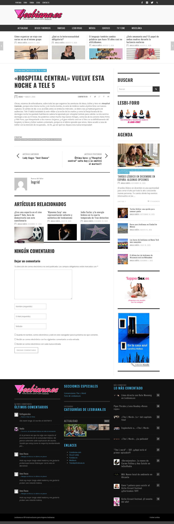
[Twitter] (151, 2)
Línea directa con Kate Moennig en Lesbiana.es (136, 397)
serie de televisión (54, 139)
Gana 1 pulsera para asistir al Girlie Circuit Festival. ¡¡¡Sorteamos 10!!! (135, 488)
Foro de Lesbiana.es (72, 396)
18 (158, 499)
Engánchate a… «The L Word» (135, 427)
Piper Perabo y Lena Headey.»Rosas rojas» (131, 407)
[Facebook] (142, 2)
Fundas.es (73, 457)
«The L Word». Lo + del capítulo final (136, 418)
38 (158, 406)
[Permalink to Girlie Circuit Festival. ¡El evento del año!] (116, 501)
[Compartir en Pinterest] (103, 96)
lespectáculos (141, 170)
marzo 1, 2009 (30, 96)
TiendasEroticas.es (77, 463)
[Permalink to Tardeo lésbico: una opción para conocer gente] (123, 213)
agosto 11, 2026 (34, 43)
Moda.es (72, 460)
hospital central (35, 139)
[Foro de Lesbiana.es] (134, 116)
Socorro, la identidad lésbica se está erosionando (38, 431)
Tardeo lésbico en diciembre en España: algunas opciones (136, 177)
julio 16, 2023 (66, 221)
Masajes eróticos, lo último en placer (34, 456)
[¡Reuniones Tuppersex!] (137, 289)
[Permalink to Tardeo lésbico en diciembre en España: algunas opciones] (139, 155)
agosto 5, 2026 (108, 45)
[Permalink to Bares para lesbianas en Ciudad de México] (123, 228)
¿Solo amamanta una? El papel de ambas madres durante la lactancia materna (105, 39)
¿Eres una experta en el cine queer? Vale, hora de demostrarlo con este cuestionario (28, 216)
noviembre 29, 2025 (138, 183)
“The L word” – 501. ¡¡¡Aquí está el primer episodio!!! (130, 451)
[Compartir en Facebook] (90, 96)
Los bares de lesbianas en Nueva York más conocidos (144, 240)
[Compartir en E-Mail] (108, 96)
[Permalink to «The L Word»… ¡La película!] (116, 439)
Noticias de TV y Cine (36, 70)
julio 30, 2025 (145, 245)
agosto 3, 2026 (145, 43)
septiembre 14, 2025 (147, 214)
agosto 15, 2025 (146, 230)
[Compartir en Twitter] (95, 96)
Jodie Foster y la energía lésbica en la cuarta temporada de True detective (95, 215)
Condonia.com (75, 452)
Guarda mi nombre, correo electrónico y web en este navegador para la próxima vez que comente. (57, 335)
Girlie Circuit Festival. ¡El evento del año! (136, 500)
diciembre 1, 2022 (146, 261)
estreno (24, 139)
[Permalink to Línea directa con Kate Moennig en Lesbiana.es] (116, 395)
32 (158, 428)
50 (158, 395)
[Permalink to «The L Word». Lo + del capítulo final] (116, 417)
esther (17, 139)
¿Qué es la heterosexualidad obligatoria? (28, 38)
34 (158, 417)
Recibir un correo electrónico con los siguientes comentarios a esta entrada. (48, 339)
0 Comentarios (154, 201)
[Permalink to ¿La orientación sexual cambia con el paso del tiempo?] (143, 52)
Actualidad (20, 70)
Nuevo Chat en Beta (28, 417)
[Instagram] (147, 2)
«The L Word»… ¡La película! (134, 438)
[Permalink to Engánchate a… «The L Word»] (116, 428)
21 (158, 474)
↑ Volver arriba (154, 517)
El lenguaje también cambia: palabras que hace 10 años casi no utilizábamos (68, 39)
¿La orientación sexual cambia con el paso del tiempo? (143, 38)
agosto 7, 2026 (71, 45)
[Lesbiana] (36, 389)
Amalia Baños (22, 43)
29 (158, 439)
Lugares (150, 170)
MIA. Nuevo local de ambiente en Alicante (136, 476)
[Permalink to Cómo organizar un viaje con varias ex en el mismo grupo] (103, 429)
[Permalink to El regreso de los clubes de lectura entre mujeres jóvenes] (75, 429)
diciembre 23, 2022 (101, 221)
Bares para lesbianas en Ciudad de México (143, 225)
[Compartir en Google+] (99, 96)
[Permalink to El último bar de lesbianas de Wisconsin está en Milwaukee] (123, 259)
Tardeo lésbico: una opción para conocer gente (142, 210)
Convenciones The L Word (75, 393)
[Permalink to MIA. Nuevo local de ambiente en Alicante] (116, 474)
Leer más (121, 201)
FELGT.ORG (74, 455)
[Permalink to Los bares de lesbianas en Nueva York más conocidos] (123, 243)
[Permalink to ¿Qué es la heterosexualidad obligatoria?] (31, 52)
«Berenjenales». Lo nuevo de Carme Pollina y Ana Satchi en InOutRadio (135, 463)
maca (44, 139)
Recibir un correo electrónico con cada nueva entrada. (39, 344)
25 (158, 450)
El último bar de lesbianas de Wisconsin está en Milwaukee (141, 256)
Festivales (131, 170)
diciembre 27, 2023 (35, 224)
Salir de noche (123, 173)
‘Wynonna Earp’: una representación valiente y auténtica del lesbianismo (60, 215)
